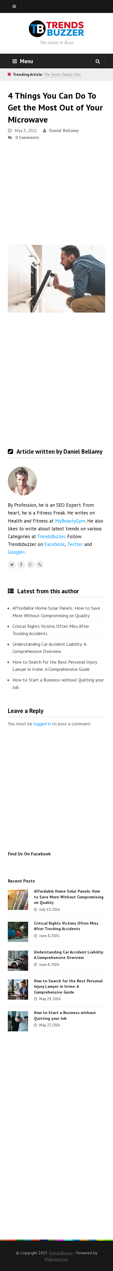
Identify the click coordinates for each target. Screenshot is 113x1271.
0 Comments (27, 137)
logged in (42, 723)
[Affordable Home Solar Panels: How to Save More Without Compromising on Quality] (18, 900)
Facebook (54, 544)
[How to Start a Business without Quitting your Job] (18, 1021)
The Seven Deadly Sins (62, 74)
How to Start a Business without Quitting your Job (58, 683)
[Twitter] (12, 565)
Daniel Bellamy (64, 130)
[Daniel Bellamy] (40, 565)
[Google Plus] (30, 565)
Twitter (75, 544)
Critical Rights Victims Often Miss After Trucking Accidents (50, 630)
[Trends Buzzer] (56, 33)
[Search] (98, 61)
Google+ (16, 552)
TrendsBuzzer (51, 536)
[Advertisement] (56, 195)
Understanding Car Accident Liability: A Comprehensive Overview (49, 647)
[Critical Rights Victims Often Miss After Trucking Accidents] (18, 932)
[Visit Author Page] (22, 481)
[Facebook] (21, 565)
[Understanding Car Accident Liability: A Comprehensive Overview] (18, 961)
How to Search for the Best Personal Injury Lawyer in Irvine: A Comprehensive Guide (54, 665)
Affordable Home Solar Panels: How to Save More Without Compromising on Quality (56, 611)
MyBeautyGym (70, 521)
